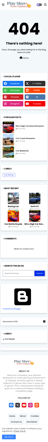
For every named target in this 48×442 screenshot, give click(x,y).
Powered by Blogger (12, 308)
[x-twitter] (17, 405)
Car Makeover (22, 151)
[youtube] (24, 405)
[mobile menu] (3, 5)
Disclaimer (32, 421)
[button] (45, 4)
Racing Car (13, 206)
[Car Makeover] (8, 152)
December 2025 (24, 321)
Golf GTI (35, 206)
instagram (15, 103)
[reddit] (37, 405)
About (23, 416)
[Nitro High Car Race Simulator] (8, 127)
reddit (37, 90)
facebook (14, 83)
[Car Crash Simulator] (8, 139)
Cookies (35, 416)
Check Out (18, 431)
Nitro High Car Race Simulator (30, 126)
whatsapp (15, 90)
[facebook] (11, 405)
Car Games (9, 175)
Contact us (16, 421)
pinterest (15, 97)
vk (37, 97)
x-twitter (37, 83)
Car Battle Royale (13, 224)
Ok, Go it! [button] (9, 437)
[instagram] (30, 405)
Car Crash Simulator (25, 138)
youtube (37, 103)
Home (26, 58)
